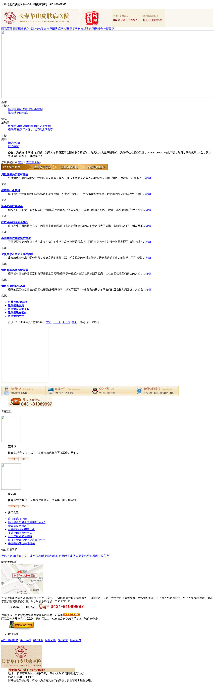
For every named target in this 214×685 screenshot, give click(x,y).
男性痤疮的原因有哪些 (14, 174)
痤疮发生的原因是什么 (14, 222)
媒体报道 (29, 28)
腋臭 (16, 112)
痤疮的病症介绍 (17, 518)
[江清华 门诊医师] (11, 441)
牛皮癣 (38, 109)
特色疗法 (40, 28)
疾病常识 (63, 28)
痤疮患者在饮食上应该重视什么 (26, 539)
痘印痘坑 (13, 146)
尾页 (74, 322)
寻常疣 (26, 129)
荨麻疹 (18, 109)
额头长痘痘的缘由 (12, 206)
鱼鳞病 (24, 112)
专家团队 (52, 28)
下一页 (66, 322)
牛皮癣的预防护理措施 (21, 543)
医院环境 (50, 640)
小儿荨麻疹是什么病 (20, 532)
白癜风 (32, 126)
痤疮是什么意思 (10, 190)
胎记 (10, 142)
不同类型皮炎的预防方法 (16, 238)
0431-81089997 (9, 640)
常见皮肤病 (43, 126)
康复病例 (75, 28)
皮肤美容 (47, 129)
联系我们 (75, 640)
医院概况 (18, 28)
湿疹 (25, 109)
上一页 (57, 322)
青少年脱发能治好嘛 (20, 536)
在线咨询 (86, 28)
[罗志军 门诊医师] (11, 488)
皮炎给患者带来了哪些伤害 (17, 254)
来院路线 (109, 28)
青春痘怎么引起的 (18, 525)
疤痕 (16, 142)
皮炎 (31, 109)
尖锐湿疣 (36, 129)
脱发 (10, 112)
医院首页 (6, 28)
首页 (20, 162)
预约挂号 (97, 28)
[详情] (147, 178)
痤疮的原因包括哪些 (13, 286)
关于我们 (25, 640)
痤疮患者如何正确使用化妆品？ (26, 522)
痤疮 (10, 109)
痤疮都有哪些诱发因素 (14, 270)
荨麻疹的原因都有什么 (21, 529)
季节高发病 (33, 162)
